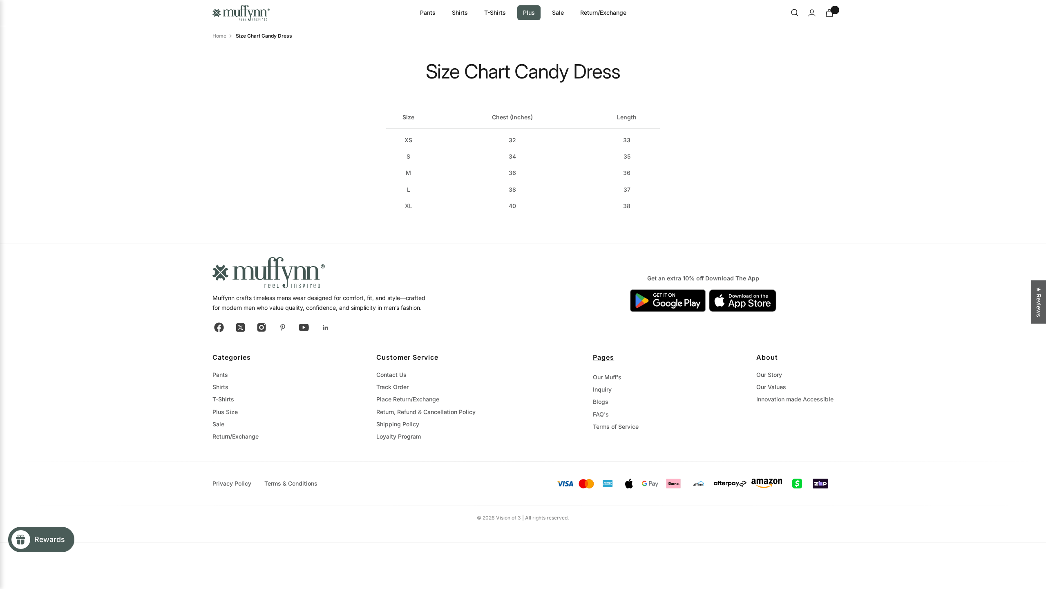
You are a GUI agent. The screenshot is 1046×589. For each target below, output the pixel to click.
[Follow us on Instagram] (261, 327)
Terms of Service (616, 426)
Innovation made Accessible (795, 399)
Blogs (600, 401)
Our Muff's (607, 377)
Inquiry (602, 389)
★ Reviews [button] (1038, 302)
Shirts (460, 12)
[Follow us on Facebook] (219, 327)
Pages (603, 357)
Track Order (392, 386)
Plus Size (225, 411)
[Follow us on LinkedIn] (325, 327)
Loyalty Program (398, 436)
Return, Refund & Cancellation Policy (426, 411)
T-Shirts (495, 12)
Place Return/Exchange (407, 399)
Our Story (769, 374)
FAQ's (601, 414)
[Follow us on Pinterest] (282, 327)
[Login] (812, 12)
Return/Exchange (603, 12)
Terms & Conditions (290, 483)
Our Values (771, 386)
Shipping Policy (397, 424)
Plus (529, 12)
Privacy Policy (231, 483)
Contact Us (391, 374)
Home (219, 36)
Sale (558, 12)
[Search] (794, 12)
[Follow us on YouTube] (304, 327)
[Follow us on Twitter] (240, 327)
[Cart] (829, 13)
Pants (428, 12)
